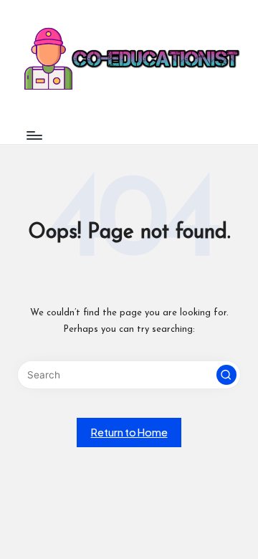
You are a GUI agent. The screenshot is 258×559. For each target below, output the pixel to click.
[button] (226, 375)
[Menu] (34, 135)
